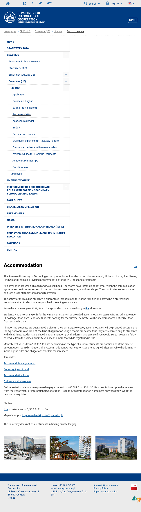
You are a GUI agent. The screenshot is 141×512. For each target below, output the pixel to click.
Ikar (87, 308)
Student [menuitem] (15, 88)
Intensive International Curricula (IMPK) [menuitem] (35, 226)
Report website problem (105, 491)
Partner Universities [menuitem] (23, 134)
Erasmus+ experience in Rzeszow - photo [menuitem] (35, 140)
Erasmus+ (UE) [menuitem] (17, 81)
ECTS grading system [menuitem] (24, 107)
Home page (10, 31)
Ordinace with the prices (17, 381)
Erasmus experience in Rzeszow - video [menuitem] (34, 147)
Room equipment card (16, 369)
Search (93, 3)
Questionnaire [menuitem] (20, 167)
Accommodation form (16, 375)
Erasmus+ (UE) (42, 31)
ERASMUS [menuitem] (13, 54)
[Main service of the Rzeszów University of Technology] (8, 3)
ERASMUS (25, 31)
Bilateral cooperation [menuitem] (23, 206)
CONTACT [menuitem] (13, 249)
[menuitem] (66, 55)
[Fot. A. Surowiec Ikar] (25, 448)
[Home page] (24, 17)
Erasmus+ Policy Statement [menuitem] (24, 61)
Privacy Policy (100, 488)
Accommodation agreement (19, 363)
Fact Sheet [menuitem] (14, 200)
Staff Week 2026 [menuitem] (18, 68)
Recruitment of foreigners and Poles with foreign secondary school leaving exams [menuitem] (28, 190)
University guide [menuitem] (18, 180)
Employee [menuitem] (16, 173)
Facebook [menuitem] (13, 243)
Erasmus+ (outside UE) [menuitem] (22, 74)
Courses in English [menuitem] (22, 101)
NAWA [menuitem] (11, 220)
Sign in (115, 3)
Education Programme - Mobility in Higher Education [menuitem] (36, 235)
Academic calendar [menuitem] (23, 121)
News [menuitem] (10, 41)
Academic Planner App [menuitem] (25, 160)
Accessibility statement (105, 485)
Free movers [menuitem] (15, 213)
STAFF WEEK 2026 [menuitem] (18, 48)
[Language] (131, 3)
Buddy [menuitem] (16, 127)
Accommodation (75, 31)
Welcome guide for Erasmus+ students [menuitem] (34, 154)
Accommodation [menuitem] (21, 114)
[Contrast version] (26, 3)
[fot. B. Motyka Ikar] (70, 448)
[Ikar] (116, 448)
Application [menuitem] (18, 94)
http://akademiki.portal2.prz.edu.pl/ (42, 415)
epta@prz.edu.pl (66, 488)
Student (58, 31)
